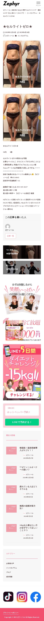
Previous (3, 117)
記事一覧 (10, 236)
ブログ (8, 572)
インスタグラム (23, 36)
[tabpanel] (22, 117)
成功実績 (9, 577)
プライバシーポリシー (11, 613)
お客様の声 (10, 563)
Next (40, 117)
